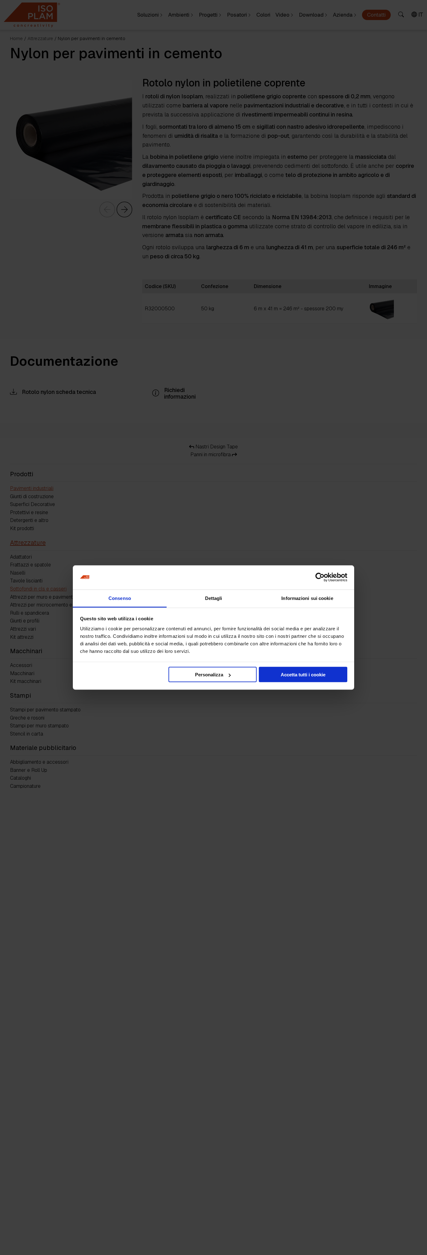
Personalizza (209, 674)
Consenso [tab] (119, 598)
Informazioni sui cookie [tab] (307, 598)
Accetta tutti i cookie (303, 674)
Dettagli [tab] (213, 598)
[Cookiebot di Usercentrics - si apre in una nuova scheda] (320, 577)
